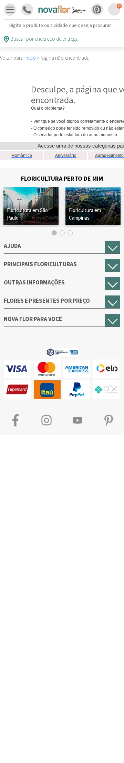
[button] (97, 9)
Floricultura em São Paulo (27, 214)
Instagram (46, 420)
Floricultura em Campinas (85, 214)
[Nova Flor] (62, 9)
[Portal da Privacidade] (62, 351)
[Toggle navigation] (10, 9)
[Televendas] (27, 9)
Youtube (77, 420)
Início (30, 57)
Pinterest (108, 420)
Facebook (15, 420)
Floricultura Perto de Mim (62, 178)
